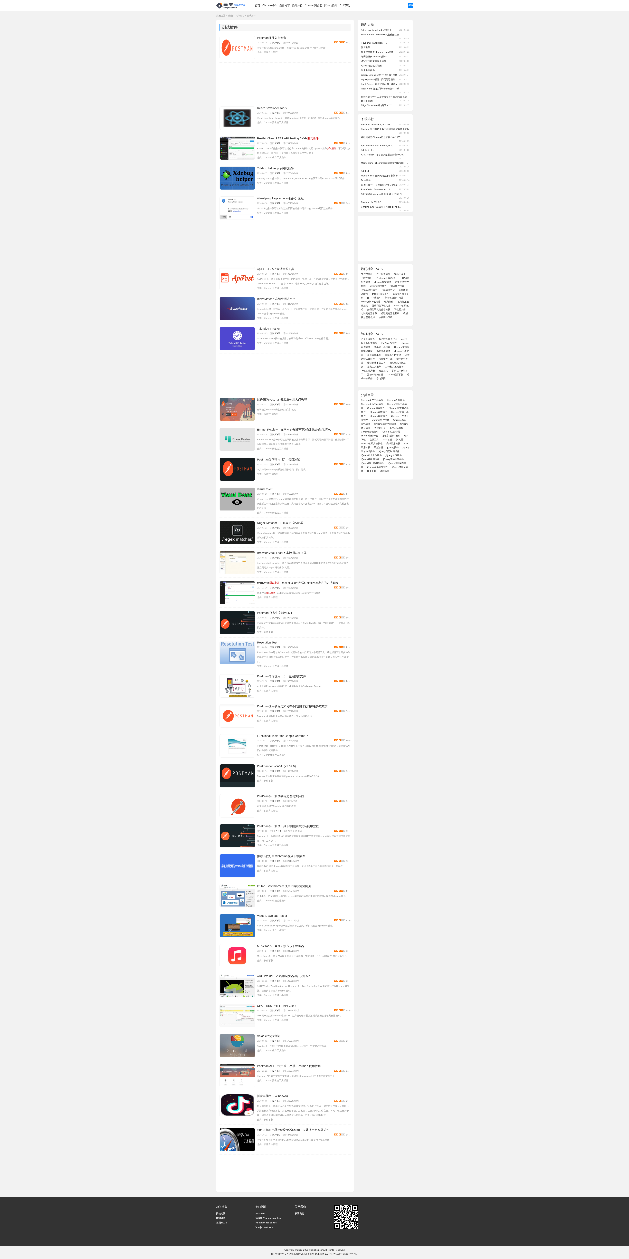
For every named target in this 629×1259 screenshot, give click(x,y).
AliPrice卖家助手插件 (371, 65)
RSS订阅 (220, 1218)
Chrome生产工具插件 (275, 157)
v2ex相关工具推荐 (394, 366)
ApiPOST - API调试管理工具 (275, 269)
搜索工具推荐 (374, 366)
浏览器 (399, 439)
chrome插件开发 (369, 435)
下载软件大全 (368, 370)
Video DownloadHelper (272, 915)
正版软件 (378, 447)
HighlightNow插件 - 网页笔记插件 (378, 79)
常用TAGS (221, 1222)
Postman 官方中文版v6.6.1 (274, 613)
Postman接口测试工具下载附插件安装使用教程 (288, 826)
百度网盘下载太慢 (381, 305)
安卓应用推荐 (393, 443)
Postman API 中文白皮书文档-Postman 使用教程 (289, 1066)
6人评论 (276, 891)
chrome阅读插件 (378, 286)
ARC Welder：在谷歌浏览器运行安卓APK (284, 976)
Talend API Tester (268, 328)
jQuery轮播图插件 (370, 459)
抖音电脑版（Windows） (273, 1096)
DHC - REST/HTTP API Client (276, 1005)
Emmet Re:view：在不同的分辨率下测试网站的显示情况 (294, 429)
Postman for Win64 (266, 1222)
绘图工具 (383, 370)
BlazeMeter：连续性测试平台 (276, 299)
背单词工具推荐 (382, 347)
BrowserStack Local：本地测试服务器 (282, 553)
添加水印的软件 (375, 374)
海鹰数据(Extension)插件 (374, 56)
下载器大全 (400, 309)
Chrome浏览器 (313, 5)
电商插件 (388, 301)
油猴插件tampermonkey (268, 1218)
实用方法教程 (271, 52)
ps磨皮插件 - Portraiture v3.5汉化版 (379, 184)
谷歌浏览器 (380, 427)
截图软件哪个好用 (388, 339)
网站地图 (220, 1213)
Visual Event (265, 489)
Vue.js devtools (264, 1227)
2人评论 (276, 113)
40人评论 (277, 831)
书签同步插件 (383, 351)
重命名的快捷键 (393, 355)
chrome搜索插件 (382, 282)
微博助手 (365, 47)
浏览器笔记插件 (369, 289)
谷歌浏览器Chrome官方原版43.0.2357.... (382, 137)
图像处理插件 (368, 339)
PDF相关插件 (383, 274)
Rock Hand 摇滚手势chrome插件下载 (380, 88)
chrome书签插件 (380, 293)
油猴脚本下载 (385, 317)
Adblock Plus (367, 150)
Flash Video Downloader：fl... (376, 189)
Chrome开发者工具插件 (276, 122)
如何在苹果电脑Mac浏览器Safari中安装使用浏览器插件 (293, 1130)
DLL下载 (345, 5)
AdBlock (365, 171)
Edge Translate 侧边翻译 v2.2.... (377, 105)
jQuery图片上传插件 (371, 455)
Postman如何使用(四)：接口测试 (278, 459)
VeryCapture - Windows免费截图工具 (380, 34)
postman (260, 1213)
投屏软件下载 (385, 358)
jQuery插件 (330, 5)
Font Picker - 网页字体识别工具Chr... (380, 84)
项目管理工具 (374, 355)
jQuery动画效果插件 (377, 467)
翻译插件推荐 (397, 286)
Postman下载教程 (385, 278)
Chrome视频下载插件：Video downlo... (381, 206)
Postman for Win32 (371, 202)
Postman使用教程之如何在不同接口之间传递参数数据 (292, 706)
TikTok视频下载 (395, 374)
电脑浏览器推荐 (369, 313)
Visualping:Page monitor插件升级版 (280, 198)
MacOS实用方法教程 (371, 443)
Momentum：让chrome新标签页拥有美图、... (384, 163)
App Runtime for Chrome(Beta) (377, 145)
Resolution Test (267, 642)
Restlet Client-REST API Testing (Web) (288, 138)
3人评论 (276, 1010)
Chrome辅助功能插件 (275, 900)
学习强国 (381, 378)
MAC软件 (387, 439)
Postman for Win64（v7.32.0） (277, 766)
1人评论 (276, 143)
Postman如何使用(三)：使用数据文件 (281, 676)
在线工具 (374, 439)
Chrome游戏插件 (370, 431)
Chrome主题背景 (391, 431)
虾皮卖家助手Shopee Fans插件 (377, 52)
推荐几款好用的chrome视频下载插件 (281, 856)
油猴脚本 (384, 471)
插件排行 (297, 5)
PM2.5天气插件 (389, 343)
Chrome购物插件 (378, 412)
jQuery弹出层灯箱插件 (372, 463)
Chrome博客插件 (376, 408)
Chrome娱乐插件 (378, 416)
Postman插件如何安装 (271, 37)
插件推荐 (284, 5)
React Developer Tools (272, 108)
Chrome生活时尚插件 (372, 404)
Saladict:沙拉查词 (268, 1036)
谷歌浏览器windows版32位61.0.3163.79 (381, 194)
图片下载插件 (374, 297)
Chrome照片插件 (380, 420)
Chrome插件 (269, 5)
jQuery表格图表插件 (393, 459)
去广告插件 (366, 274)
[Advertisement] (285, 82)
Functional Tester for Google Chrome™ (282, 736)
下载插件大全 (388, 289)
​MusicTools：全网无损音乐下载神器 (280, 946)
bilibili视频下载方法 (370, 301)
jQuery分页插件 (394, 455)
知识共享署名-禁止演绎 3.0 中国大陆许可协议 (323, 1253)
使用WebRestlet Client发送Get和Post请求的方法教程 (297, 583)
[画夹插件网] (231, 9)
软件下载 (268, 632)
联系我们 (299, 1213)
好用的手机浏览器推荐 (378, 309)
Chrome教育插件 (396, 400)
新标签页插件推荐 (394, 297)
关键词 (240, 15)
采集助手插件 (368, 70)
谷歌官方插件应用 (391, 435)
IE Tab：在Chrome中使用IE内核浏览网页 (284, 886)
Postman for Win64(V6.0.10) (376, 124)
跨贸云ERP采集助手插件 (373, 61)
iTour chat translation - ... (374, 42)
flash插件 (366, 180)
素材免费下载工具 (376, 362)
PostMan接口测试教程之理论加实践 (280, 796)
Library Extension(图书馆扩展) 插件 (379, 75)
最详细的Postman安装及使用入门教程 (282, 399)
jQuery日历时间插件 (389, 451)
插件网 (231, 15)
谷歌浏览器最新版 (390, 313)
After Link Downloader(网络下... (377, 30)
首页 (257, 5)
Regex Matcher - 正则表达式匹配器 (280, 523)
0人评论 (276, 43)
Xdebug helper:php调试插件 (275, 168)
